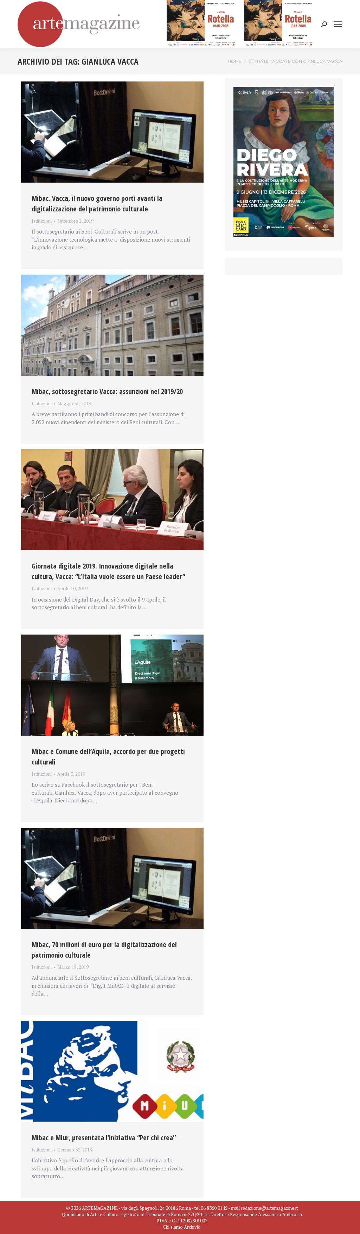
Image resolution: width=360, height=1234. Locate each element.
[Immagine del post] (112, 132)
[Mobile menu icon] (338, 24)
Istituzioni (42, 221)
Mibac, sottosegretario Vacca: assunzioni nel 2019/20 (107, 391)
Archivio (192, 1227)
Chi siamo (173, 1227)
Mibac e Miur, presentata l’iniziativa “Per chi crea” (104, 1137)
